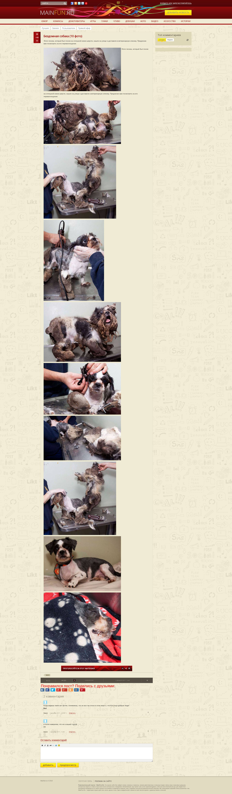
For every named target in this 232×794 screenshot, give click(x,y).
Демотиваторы (77, 21)
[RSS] (75, 4)
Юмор (44, 21)
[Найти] (65, 3)
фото (47, 675)
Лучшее (45, 28)
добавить (48, 764)
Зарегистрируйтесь (182, 3)
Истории (186, 21)
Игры (93, 21)
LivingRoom (89, 680)
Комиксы (58, 21)
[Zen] (86, 4)
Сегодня (162, 40)
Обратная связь (85, 781)
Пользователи (68, 28)
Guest (46, 713)
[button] (42, 745)
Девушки (130, 21)
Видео (154, 21)
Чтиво (116, 21)
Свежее (55, 28)
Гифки (104, 21)
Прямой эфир (84, 28)
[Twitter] (79, 4)
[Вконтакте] (82, 4)
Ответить (72, 713)
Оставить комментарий (53, 740)
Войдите (164, 3)
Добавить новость (178, 12)
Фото (143, 21)
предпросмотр (68, 764)
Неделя (170, 40)
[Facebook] (72, 4)
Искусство (170, 21)
